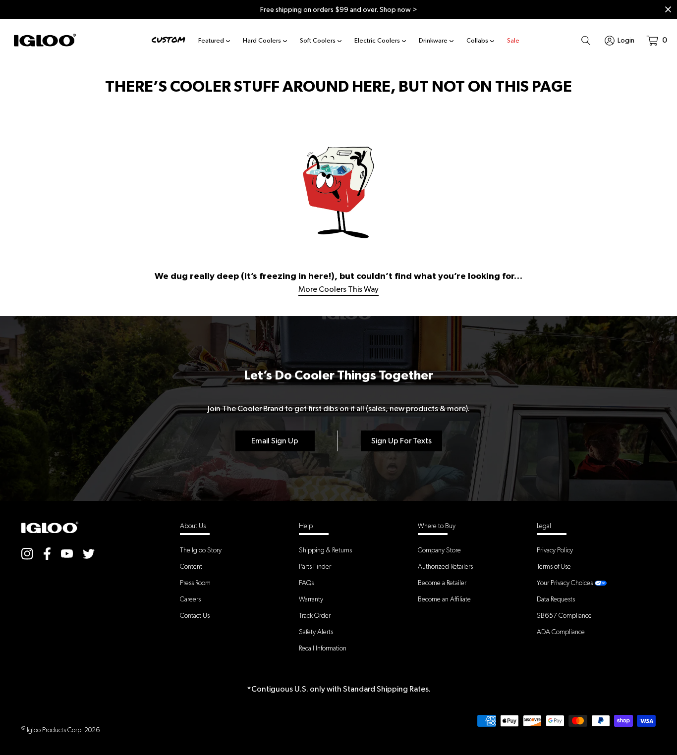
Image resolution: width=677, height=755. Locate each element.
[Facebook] (47, 553)
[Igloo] (45, 40)
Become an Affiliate (444, 599)
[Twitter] (89, 553)
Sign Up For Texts (401, 440)
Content (191, 566)
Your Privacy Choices (565, 583)
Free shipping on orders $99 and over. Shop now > (338, 9)
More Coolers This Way (338, 289)
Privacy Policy (555, 550)
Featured (211, 40)
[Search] (586, 40)
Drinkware (433, 40)
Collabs (477, 40)
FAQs (306, 583)
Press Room (195, 583)
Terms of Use (554, 566)
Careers (190, 599)
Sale (513, 40)
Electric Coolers (377, 40)
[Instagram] (27, 553)
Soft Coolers (318, 40)
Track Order (315, 615)
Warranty (311, 599)
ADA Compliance (561, 632)
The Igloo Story (201, 550)
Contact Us (195, 615)
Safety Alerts (316, 632)
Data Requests (556, 599)
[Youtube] (67, 553)
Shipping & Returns (325, 550)
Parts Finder (315, 566)
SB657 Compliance (564, 615)
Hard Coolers (262, 40)
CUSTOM (168, 40)
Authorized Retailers (445, 566)
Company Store (439, 550)
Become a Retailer (442, 583)
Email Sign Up (274, 440)
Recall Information (322, 648)
